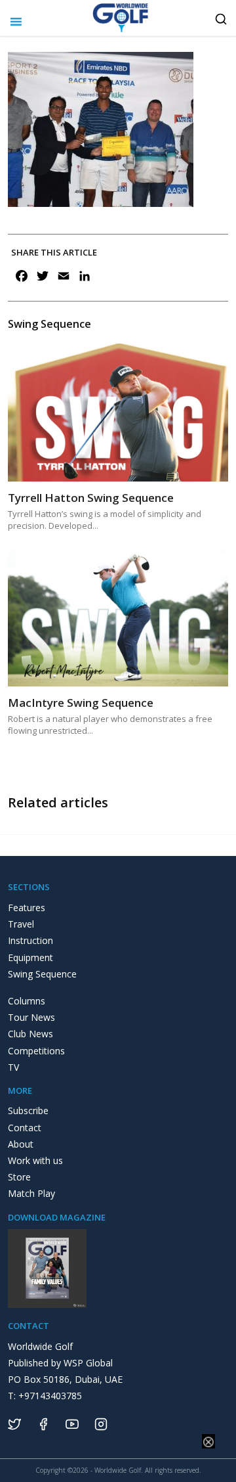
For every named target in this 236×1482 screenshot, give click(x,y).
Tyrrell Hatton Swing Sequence (91, 497)
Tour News (31, 1017)
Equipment (30, 957)
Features (26, 907)
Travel (21, 924)
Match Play (31, 1193)
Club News (30, 1033)
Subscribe (28, 1110)
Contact (24, 1127)
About (20, 1144)
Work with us (35, 1160)
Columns (26, 1001)
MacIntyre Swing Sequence (80, 702)
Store (19, 1177)
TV (13, 1067)
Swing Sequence (42, 974)
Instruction (30, 940)
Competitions (36, 1050)
